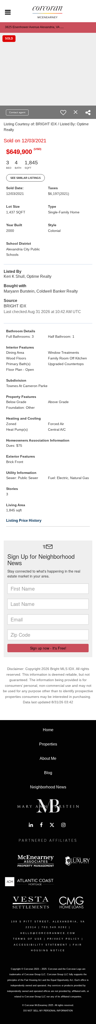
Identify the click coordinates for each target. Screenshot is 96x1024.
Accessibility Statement (41, 945)
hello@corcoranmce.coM (48, 933)
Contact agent (17, 112)
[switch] (63, 112)
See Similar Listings (25, 177)
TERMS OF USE (27, 939)
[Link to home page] (48, 12)
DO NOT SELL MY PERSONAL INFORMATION (48, 1010)
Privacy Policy (63, 939)
